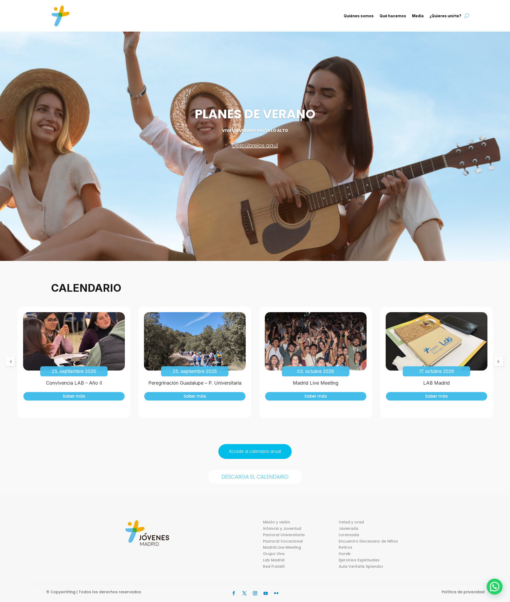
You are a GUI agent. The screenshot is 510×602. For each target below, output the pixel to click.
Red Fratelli (273, 566)
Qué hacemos (393, 16)
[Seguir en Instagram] (255, 593)
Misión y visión (276, 522)
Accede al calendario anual (255, 451)
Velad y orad (351, 522)
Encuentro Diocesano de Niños (368, 541)
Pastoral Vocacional (283, 541)
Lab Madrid (273, 560)
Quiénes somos (359, 16)
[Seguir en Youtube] (265, 593)
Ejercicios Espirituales (359, 560)
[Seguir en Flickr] (276, 593)
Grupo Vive (273, 553)
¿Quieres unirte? (445, 16)
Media (418, 16)
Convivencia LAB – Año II (74, 383)
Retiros (345, 547)
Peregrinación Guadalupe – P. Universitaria (194, 383)
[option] (74, 362)
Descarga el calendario (255, 476)
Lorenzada (349, 535)
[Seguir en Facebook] (234, 593)
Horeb (345, 553)
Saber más (74, 396)
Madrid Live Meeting (315, 383)
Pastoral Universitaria (284, 535)
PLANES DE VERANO (255, 114)
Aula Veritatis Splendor (361, 566)
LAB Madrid (436, 383)
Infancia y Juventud (282, 528)
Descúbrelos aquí (255, 145)
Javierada (348, 528)
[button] (495, 587)
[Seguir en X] (244, 593)
